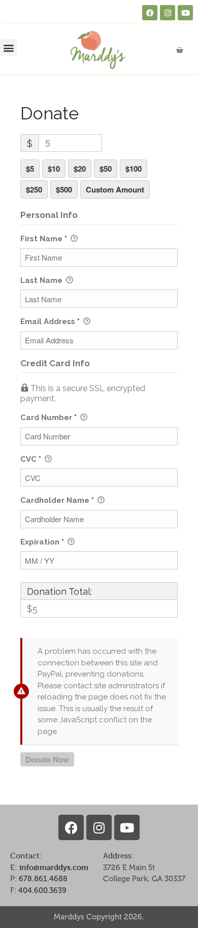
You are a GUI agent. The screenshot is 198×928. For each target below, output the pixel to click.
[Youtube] (185, 12)
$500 (64, 189)
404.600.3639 (42, 890)
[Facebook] (149, 12)
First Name (43, 238)
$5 (30, 168)
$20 (80, 168)
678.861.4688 (43, 878)
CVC (30, 459)
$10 (54, 168)
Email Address (50, 321)
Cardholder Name (57, 500)
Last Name (42, 280)
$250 (34, 189)
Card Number (48, 417)
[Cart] (179, 50)
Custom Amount (115, 189)
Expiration (42, 542)
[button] (8, 47)
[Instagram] (167, 12)
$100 (133, 168)
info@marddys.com (53, 867)
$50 (106, 168)
